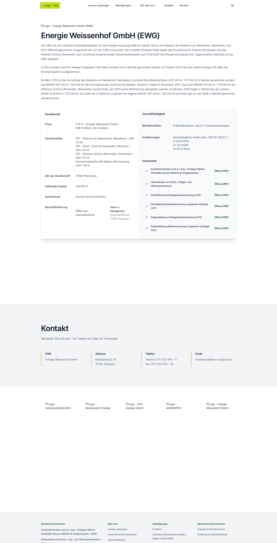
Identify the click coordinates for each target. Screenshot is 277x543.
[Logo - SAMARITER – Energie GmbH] (179, 406)
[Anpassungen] (232, 5)
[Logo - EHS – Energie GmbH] (138, 406)
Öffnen (221, 171)
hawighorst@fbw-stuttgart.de (213, 359)
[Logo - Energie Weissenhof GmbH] (219, 406)
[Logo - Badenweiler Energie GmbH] (98, 406)
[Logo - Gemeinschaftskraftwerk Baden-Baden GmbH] (58, 406)
